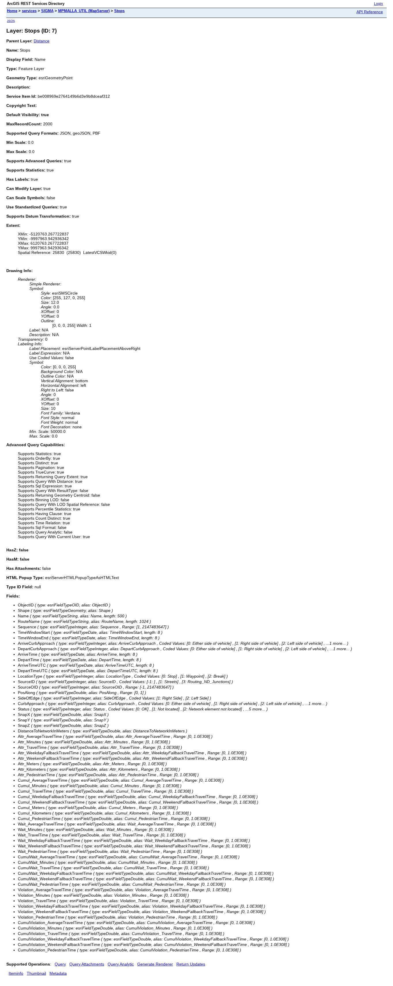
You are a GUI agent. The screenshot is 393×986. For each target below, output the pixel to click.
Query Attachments (86, 964)
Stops (119, 11)
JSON (11, 20)
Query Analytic (121, 964)
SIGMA (47, 11)
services (29, 11)
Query (60, 964)
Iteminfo (16, 973)
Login (378, 3)
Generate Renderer (155, 964)
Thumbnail (36, 973)
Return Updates (190, 964)
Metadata (58, 973)
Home (12, 11)
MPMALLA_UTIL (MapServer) (84, 11)
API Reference (369, 12)
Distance (41, 41)
